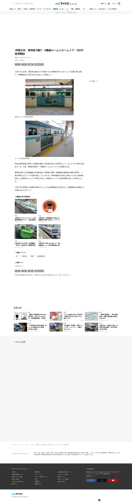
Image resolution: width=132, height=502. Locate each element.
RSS (36, 479)
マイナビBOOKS (112, 9)
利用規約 (37, 472)
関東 (32, 256)
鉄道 (32, 444)
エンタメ (62, 9)
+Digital (25, 9)
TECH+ (19, 9)
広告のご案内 (15, 479)
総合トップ (13, 9)
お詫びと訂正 (61, 481)
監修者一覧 (38, 484)
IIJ (84, 9)
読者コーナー (93, 9)
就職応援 (55, 9)
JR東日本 (18, 72)
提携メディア (61, 476)
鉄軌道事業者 (41, 256)
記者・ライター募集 (63, 479)
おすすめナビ (102, 9)
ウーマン (39, 9)
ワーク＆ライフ (47, 9)
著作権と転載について (17, 474)
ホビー (67, 9)
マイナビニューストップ (17, 444)
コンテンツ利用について (41, 476)
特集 (72, 9)
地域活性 (77, 9)
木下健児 (21, 60)
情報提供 (37, 481)
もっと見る (92, 81)
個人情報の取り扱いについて (65, 472)
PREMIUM (32, 9)
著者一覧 (14, 484)
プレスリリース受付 (63, 474)
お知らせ (14, 472)
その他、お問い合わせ (17, 481)
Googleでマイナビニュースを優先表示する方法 (66, 12)
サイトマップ (38, 474)
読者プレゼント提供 (17, 476)
